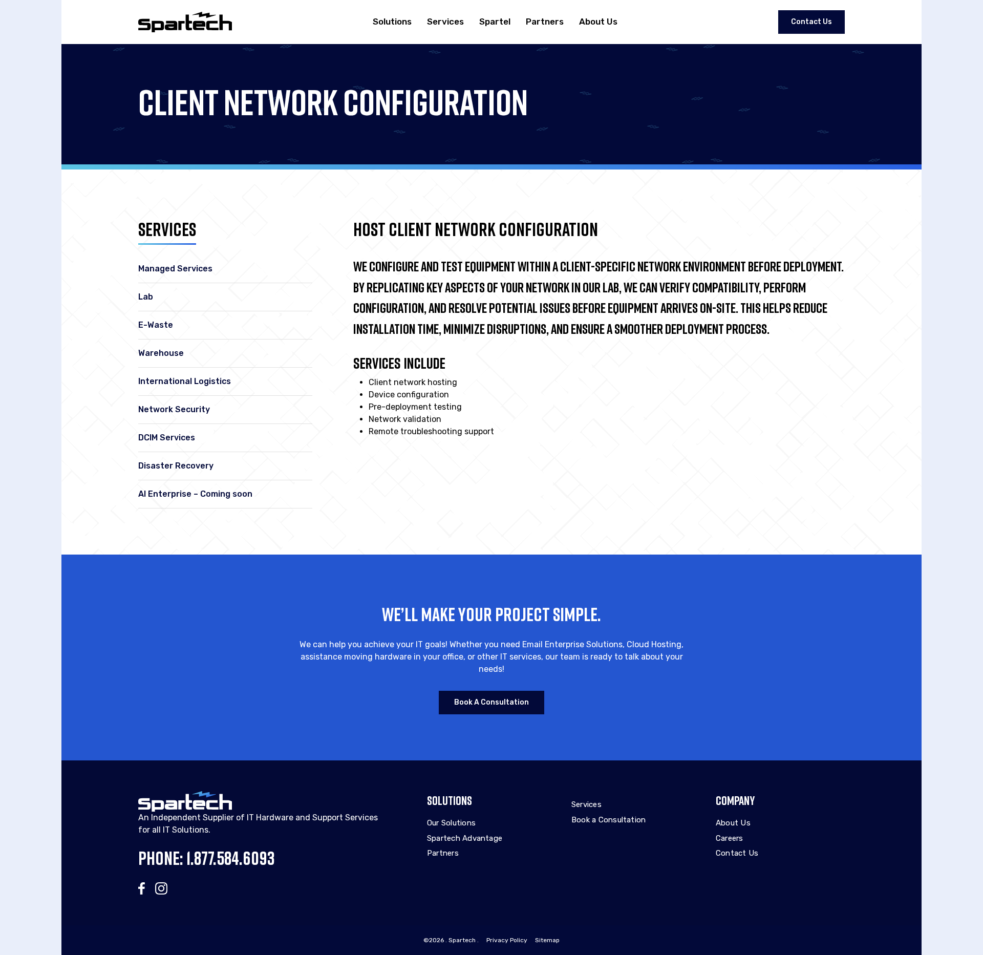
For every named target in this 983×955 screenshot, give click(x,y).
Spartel (494, 21)
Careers (729, 838)
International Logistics (184, 381)
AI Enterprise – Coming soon (195, 494)
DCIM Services (166, 437)
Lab (145, 297)
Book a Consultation (491, 702)
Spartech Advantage (464, 838)
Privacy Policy (506, 940)
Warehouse (161, 353)
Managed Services (175, 268)
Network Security (174, 409)
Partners (545, 21)
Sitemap (547, 940)
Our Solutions (451, 822)
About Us (598, 21)
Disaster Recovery (175, 466)
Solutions (392, 21)
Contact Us (811, 21)
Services (445, 21)
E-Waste (155, 325)
